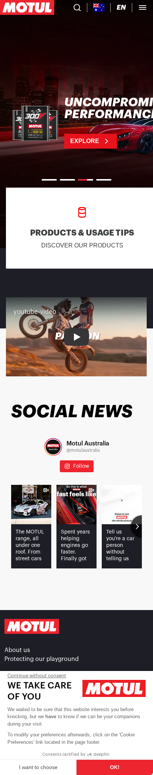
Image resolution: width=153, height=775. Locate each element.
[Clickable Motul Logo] (27, 7)
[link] (76, 122)
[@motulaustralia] (53, 447)
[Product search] (77, 7)
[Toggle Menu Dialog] (142, 7)
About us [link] (17, 650)
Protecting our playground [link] (41, 659)
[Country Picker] (99, 7)
